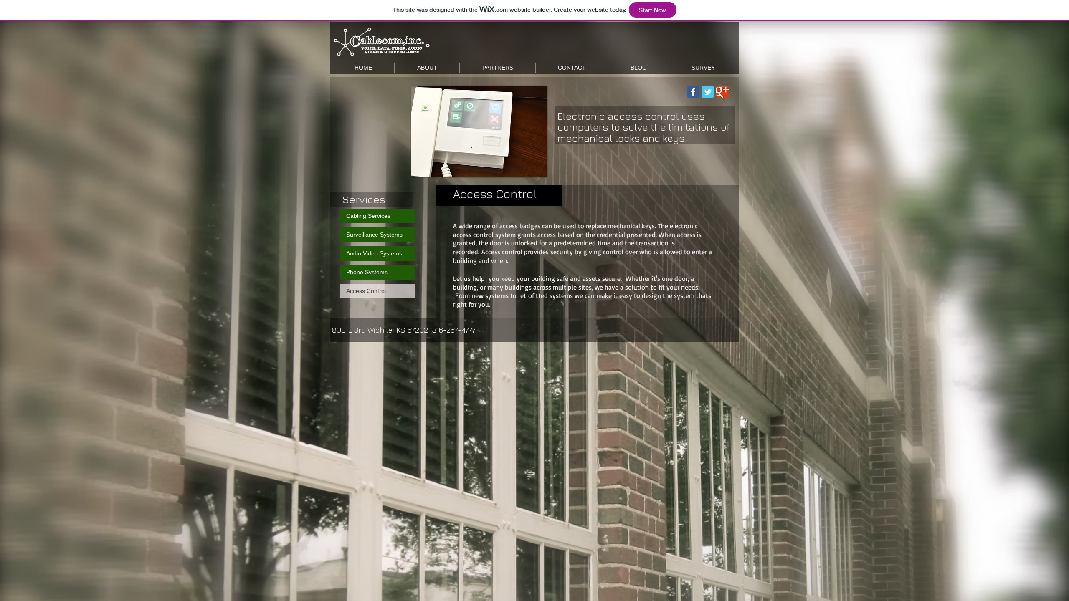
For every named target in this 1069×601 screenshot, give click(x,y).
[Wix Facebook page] (693, 92)
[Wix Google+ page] (722, 92)
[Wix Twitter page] (708, 92)
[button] (479, 131)
